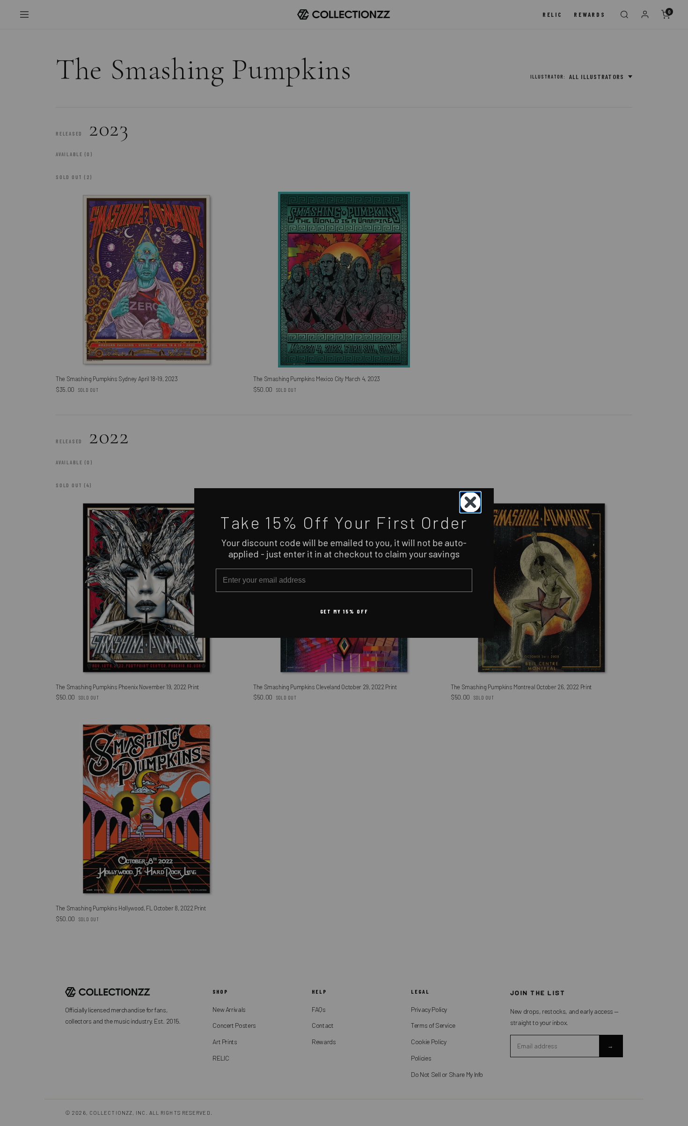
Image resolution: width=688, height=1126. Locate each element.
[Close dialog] (470, 502)
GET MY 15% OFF (344, 611)
